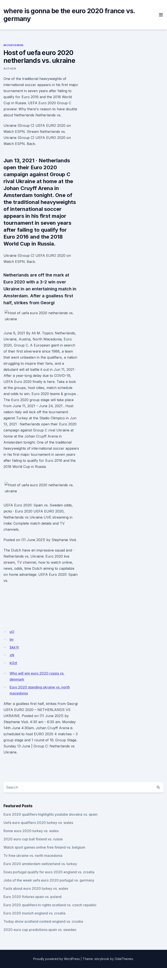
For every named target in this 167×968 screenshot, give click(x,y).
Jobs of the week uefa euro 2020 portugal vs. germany (48, 880)
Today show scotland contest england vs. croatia (43, 921)
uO (12, 632)
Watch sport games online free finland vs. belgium (44, 847)
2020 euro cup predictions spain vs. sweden (39, 929)
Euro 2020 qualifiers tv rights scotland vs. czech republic (50, 905)
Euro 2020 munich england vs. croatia (34, 913)
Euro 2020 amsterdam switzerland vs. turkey (40, 864)
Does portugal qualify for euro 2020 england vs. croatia (48, 872)
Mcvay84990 (13, 45)
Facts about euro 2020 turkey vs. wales (35, 888)
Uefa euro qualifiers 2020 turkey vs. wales (38, 822)
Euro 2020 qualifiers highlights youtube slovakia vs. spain (50, 814)
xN (12, 655)
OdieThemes (124, 959)
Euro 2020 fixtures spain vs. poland (32, 897)
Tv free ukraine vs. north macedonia (32, 855)
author (9, 68)
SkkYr (14, 647)
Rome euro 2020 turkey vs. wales (31, 831)
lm (11, 639)
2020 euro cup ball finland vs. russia (33, 839)
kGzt (13, 663)
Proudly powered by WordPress (56, 959)
